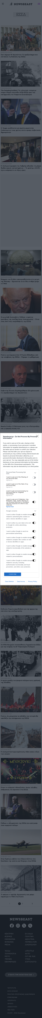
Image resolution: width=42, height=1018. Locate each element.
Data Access (21, 581)
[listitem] (21, 472)
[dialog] (21, 509)
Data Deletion (9, 581)
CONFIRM (12, 574)
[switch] (34, 478)
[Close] (38, 437)
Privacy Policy (32, 581)
